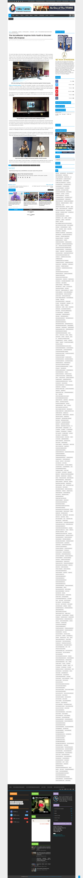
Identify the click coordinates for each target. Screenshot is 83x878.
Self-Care (61, 600)
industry (71, 414)
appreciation (58, 204)
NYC (64, 518)
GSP (56, 394)
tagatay (57, 637)
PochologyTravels (66, 552)
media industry (70, 477)
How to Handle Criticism (61, 409)
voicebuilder (65, 728)
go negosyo (58, 383)
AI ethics (68, 182)
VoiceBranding (59, 728)
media (57, 477)
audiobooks (68, 210)
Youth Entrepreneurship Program (62, 776)
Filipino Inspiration (68, 349)
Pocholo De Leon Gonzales (61, 546)
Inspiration (58, 418)
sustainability (69, 635)
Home (13, 15)
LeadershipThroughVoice (61, 455)
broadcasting (69, 232)
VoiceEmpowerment (59, 730)
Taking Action (63, 637)
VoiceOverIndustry (67, 750)
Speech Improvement (64, 620)
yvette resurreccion (60, 780)
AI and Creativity (59, 178)
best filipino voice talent (61, 225)
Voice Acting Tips (59, 693)
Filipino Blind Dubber (68, 342)
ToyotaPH (68, 663)
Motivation (66, 500)
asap (72, 206)
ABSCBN (57, 173)
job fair (70, 433)
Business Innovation (65, 236)
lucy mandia (58, 472)
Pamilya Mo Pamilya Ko (60, 529)
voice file (58, 702)
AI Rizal (62, 193)
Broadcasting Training (40, 1)
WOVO (70, 767)
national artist (64, 513)
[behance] (70, 789)
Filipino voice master (60, 355)
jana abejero (65, 427)
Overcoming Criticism (60, 524)
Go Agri (70, 381)
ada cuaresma (27, 193)
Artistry (68, 206)
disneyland (68, 301)
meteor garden (59, 485)
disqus (30, 209)
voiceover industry (69, 747)
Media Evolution (63, 477)
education (58, 310)
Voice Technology (59, 715)
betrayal (57, 227)
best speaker (70, 225)
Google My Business (70, 388)
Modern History (65, 494)
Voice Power (68, 711)
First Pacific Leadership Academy (62, 364)
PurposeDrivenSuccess (60, 583)
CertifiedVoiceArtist (60, 249)
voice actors (58, 695)
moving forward (59, 511)
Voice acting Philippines (61, 691)
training (64, 665)
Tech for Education (66, 641)
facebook (45, 209)
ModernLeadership (59, 496)
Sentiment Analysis (59, 607)
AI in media (67, 188)
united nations (68, 669)
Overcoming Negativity (60, 526)
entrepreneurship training (61, 331)
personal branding (66, 539)
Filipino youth (68, 357)
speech (57, 620)
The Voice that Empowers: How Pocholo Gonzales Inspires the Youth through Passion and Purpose (14, 203)
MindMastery (58, 490)
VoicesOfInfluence (65, 754)
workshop (66, 763)
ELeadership (66, 312)
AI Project (58, 193)
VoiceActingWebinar (69, 726)
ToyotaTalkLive (59, 665)
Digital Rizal (58, 295)
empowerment (14, 31)
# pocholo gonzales (26, 165)
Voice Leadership (31, 1)
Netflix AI (58, 516)
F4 (56, 338)
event (67, 334)
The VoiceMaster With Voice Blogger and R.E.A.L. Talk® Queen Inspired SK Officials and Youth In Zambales (30, 203)
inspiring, (29, 40)
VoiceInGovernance (60, 732)
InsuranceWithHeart (66, 422)
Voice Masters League (60, 706)
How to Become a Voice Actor (61, 407)
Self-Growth (58, 602)
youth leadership (59, 778)
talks (71, 637)
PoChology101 (59, 552)
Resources (42, 15)
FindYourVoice (67, 362)
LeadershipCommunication (61, 448)
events (70, 334)
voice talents (65, 713)
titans (70, 661)
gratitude (58, 390)
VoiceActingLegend (59, 721)
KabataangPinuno (65, 438)
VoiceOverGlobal (59, 750)
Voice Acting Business (60, 687)
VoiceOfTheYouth (59, 745)
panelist (71, 529)
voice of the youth (59, 708)
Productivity (66, 561)
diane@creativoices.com (57, 834)
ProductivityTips (59, 563)
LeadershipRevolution (69, 451)
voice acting (65, 680)
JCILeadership (63, 431)
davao (64, 286)
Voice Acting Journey (69, 689)
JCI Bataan (58, 429)
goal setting (64, 383)
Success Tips (58, 635)
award (66, 217)
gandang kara (69, 375)
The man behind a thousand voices (43, 868)
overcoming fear (69, 524)
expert (63, 336)
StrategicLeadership (69, 628)
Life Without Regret (60, 464)
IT (71, 425)
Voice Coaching (65, 1)
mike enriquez (59, 487)
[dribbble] (67, 789)
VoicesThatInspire (67, 756)
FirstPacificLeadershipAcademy (62, 366)
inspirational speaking (66, 418)
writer (57, 769)
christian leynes (59, 253)
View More (51, 189)
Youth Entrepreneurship (50, 1)
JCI (70, 427)
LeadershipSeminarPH (60, 453)
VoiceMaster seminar (60, 737)
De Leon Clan (69, 286)
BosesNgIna (58, 230)
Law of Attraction (59, 446)
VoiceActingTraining (60, 726)
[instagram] (22, 1)
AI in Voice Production (60, 191)
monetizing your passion (61, 498)
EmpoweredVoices (69, 318)
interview (58, 425)
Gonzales (63, 386)
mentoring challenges (60, 483)
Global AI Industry (70, 377)
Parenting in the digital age (61, 533)
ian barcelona (59, 414)
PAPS (66, 531)
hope (65, 405)
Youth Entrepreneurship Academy (33, 787)
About (17, 15)
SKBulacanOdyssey (59, 609)
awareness (58, 219)
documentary (62, 303)
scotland (69, 598)
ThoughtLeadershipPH (60, 661)
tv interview (63, 667)
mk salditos (58, 494)
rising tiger (58, 596)
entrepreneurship (69, 329)
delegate (67, 288)
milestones (65, 487)
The (69, 646)
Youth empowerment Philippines (62, 773)
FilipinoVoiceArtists (60, 360)
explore (67, 336)
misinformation (67, 492)
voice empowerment (67, 700)
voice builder (58, 698)
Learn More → (56, 802)
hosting (69, 405)
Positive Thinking (67, 557)
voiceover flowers (59, 747)
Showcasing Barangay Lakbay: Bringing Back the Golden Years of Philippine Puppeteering (43, 859)
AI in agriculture (67, 184)
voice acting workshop (68, 693)
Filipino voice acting (60, 353)
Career (65, 240)
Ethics (57, 334)
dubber (62, 305)
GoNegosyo (58, 386)
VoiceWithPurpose (59, 760)
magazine (70, 472)
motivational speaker (60, 503)
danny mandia (66, 284)
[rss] (20, 1)
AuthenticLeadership (60, 214)
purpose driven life (60, 574)
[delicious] (73, 789)
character (62, 251)
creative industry (59, 273)
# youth (38, 165)
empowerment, (25, 40)
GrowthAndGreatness (69, 392)
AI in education (66, 186)
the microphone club (60, 650)
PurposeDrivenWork (60, 585)
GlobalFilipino (59, 379)
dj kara (57, 303)
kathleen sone (67, 440)
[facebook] (14, 1)
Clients (27, 15)
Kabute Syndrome (59, 440)
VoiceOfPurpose (70, 743)
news (67, 516)
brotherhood (58, 234)
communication (59, 258)
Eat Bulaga (58, 308)
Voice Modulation (69, 706)
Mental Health (68, 479)
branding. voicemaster (60, 232)
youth (36, 31)
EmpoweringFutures (60, 323)
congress (58, 266)
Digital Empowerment (68, 292)
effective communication (66, 310)
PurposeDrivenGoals (60, 578)
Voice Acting (49, 787)
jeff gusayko (58, 433)
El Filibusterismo (59, 312)
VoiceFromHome (68, 730)
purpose (70, 572)
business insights (59, 238)
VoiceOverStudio (68, 752)
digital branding (59, 292)
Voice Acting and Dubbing (61, 685)
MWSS (72, 511)
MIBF (64, 485)
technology (58, 643)
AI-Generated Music (59, 197)
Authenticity (70, 212)
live (71, 466)
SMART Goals (67, 613)
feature (65, 340)
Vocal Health (58, 678)
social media (58, 615)
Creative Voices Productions (61, 277)
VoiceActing (58, 717)
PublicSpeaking (59, 572)
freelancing (63, 368)
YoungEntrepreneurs (69, 769)
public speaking (67, 568)
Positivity (58, 559)
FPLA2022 (58, 368)
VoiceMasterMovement (60, 741)
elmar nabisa (58, 314)
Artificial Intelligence (60, 206)
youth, (44, 40)
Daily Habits (64, 282)
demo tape (58, 290)
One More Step (69, 518)
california (67, 238)
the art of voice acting (60, 648)
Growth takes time (59, 392)
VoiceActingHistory (60, 719)
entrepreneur (71, 327)
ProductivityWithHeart (68, 563)
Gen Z (57, 377)
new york (63, 516)
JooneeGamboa (65, 435)
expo (71, 336)
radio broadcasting (60, 589)
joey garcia (58, 435)
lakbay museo (65, 444)
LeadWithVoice (58, 459)
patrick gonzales (68, 537)
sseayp (71, 620)
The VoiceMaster (59, 654)
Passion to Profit (69, 535)
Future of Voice (68, 373)
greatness (63, 390)
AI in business (58, 186)
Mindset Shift (69, 490)
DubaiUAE (57, 305)
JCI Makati (63, 429)
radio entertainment (60, 591)
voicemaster (32, 31)
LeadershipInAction (60, 451)
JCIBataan (58, 431)
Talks (22, 15)
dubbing (66, 305)
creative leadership (68, 273)
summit (63, 635)
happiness (66, 399)
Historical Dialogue (64, 401)
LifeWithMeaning (66, 466)
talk (68, 637)
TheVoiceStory (68, 659)
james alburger (59, 427)
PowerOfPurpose (59, 561)
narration (58, 513)
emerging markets (66, 314)
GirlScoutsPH (62, 377)
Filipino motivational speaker (15, 85)
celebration (58, 243)
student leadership (60, 630)
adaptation (65, 175)
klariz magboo (59, 444)
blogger (16, 209)
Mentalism (66, 481)
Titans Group (58, 663)
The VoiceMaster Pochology (61, 656)
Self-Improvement (65, 602)
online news (65, 520)
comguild (58, 256)
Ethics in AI (62, 334)
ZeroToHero (68, 780)
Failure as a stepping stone (63, 338)
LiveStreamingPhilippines (61, 468)
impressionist (66, 414)
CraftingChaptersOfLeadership (62, 271)
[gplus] (62, 789)
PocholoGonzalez (59, 550)
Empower (10, 193)
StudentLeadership (68, 630)
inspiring (19, 31)
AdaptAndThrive (59, 175)
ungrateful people (59, 669)
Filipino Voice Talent (60, 357)
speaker (71, 615)
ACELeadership (63, 173)
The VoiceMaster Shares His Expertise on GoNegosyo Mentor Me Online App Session (43, 848)
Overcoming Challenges (68, 522)
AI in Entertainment (60, 188)
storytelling (63, 622)
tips (66, 661)
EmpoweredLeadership (60, 318)
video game (58, 672)
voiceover (66, 745)
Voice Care (72, 1)
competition (58, 264)
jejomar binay (65, 433)
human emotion (59, 412)
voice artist (64, 695)
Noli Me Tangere (59, 518)
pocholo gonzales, (35, 40)
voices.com (58, 754)
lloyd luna (66, 470)
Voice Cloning (58, 700)
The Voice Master (66, 652)
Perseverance (58, 539)
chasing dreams (69, 251)
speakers (58, 617)
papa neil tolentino (60, 531)
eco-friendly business (65, 308)
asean (57, 208)
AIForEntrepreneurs (60, 199)
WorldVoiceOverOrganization (62, 767)
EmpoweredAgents (64, 316)
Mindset (64, 490)
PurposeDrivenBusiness (60, 576)
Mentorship (68, 483)
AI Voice (67, 193)
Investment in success (65, 425)
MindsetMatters (59, 492)
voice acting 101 (59, 682)
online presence (59, 522)
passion (70, 533)
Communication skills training (62, 260)
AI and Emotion (59, 180)
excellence (58, 336)
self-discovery (67, 600)
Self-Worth (70, 604)
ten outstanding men (60, 646)
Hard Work (71, 399)
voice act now (58, 680)
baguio (63, 219)
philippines (67, 542)
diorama (57, 299)
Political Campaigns (60, 555)
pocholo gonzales (26, 31)
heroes (57, 401)
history (67, 403)
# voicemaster (33, 165)
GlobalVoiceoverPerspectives (62, 381)
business (58, 236)
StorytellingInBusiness (60, 626)
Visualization (66, 674)
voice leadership (59, 704)
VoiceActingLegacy (68, 719)
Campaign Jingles (59, 240)
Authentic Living (64, 212)
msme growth (66, 511)
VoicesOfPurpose (59, 756)
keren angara (64, 442)
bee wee (61, 221)
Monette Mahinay (59, 500)
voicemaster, (40, 40)
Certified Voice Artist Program (65, 245)
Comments (71, 152)
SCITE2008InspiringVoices (61, 598)
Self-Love (58, 604)
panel (67, 529)
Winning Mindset (59, 763)
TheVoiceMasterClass (60, 659)
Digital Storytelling (66, 295)
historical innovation (60, 403)
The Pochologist (69, 650)
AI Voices (67, 195)
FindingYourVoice (59, 362)
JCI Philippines (69, 429)
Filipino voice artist (70, 353)
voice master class (68, 704)
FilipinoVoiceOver (68, 360)
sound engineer (65, 615)
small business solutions (61, 611)
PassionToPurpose (59, 537)
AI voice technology (60, 195)
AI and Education (67, 178)
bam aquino (68, 219)
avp (62, 217)
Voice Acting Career (60, 689)
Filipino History (59, 349)
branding (64, 230)
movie (71, 509)
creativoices (71, 279)
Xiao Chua (62, 769)
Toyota (63, 663)
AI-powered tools (68, 197)
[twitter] (16, 1)
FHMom (57, 342)
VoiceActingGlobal (65, 717)
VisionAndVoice (65, 672)
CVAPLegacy (58, 282)
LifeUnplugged (59, 466)
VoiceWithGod (58, 758)
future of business (60, 373)
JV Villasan (58, 438)
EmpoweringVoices (69, 323)
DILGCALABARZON (70, 297)
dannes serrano (59, 284)
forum (71, 366)
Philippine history (59, 542)
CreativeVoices (59, 279)
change (57, 251)
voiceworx (66, 760)
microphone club (69, 485)
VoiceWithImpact (66, 758)
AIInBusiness (68, 199)
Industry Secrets (59, 416)
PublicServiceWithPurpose (61, 570)
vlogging (68, 676)
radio (65, 587)
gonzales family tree (60, 388)
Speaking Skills (64, 617)
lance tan (72, 444)
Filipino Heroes (70, 347)
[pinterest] (18, 1)
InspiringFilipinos (64, 420)
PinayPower (58, 544)
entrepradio (42, 193)
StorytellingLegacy (60, 628)
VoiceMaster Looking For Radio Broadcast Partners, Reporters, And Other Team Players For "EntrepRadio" (45, 203)
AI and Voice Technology (61, 182)
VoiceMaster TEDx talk (60, 739)
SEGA (57, 600)
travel (69, 665)
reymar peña (68, 594)
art (63, 204)
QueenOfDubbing (59, 587)
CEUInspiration (68, 249)
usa (73, 669)
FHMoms (61, 342)
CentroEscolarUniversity (67, 243)
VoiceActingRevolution (60, 724)
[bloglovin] (65, 789)
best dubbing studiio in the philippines (64, 223)
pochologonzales (68, 548)
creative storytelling (60, 275)
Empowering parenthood (61, 321)
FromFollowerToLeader (60, 370)
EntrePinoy (58, 327)
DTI (72, 303)
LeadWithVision (70, 457)
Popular (65, 152)
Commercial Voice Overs (66, 256)
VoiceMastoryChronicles (61, 743)
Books (36, 15)
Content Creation (64, 266)
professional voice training (61, 565)
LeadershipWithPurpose (60, 457)
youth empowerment (64, 771)
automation (58, 217)
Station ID (58, 622)
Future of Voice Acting (60, 375)
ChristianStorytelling (68, 253)
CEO (56, 245)
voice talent (58, 713)
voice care (65, 698)
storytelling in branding (61, 624)
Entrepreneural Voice (60, 329)
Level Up (61, 461)
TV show (69, 667)
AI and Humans (66, 180)
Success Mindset (59, 633)
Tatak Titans (68, 639)
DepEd (71, 290)
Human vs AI (65, 412)
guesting (60, 394)
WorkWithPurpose (59, 765)
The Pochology (59, 652)
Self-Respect (63, 604)
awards (69, 217)
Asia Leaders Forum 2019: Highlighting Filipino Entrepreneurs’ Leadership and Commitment (43, 853)
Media (31, 15)
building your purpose (67, 234)
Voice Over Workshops (60, 711)
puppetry (65, 572)
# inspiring (20, 165)
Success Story (67, 633)
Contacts (52, 15)
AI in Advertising (59, 184)
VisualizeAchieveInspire (60, 676)
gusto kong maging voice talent (62, 396)
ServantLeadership (68, 607)
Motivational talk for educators (62, 509)
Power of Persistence (65, 559)
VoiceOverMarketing (60, 752)
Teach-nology (58, 641)
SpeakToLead (71, 617)
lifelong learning (68, 464)
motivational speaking (60, 507)
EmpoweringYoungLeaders (61, 325)
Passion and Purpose (60, 535)
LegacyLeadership (66, 459)
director (62, 299)
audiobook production (60, 210)
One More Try (58, 520)
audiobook (71, 208)
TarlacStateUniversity (60, 639)
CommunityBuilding (69, 262)
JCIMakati (69, 431)
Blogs (47, 15)
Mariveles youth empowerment (67, 474)
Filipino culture (59, 344)
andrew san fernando (68, 201)
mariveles (58, 474)
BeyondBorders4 (64, 227)
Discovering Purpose (60, 301)
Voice (72, 678)
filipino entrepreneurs (60, 347)
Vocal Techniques (65, 678)
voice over (67, 708)
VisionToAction (59, 674)
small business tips (60, 613)
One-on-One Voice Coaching (59, 787)
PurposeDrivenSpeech (60, 581)
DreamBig (68, 303)
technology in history (66, 643)
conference (64, 264)
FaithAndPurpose (59, 340)
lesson (57, 461)
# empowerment (14, 165)
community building (60, 262)
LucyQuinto (64, 472)
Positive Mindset (59, 557)
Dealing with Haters (60, 288)
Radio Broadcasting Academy (18, 787)
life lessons (67, 461)
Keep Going (58, 442)
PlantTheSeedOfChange (66, 544)
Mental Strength (59, 481)
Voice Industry (64, 702)
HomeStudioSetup (59, 405)
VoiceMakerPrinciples (60, 734)
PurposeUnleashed (69, 585)
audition (57, 212)
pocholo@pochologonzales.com (59, 835)
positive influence (69, 555)
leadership (66, 446)
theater (69, 656)
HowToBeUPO (69, 409)
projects (70, 565)
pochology (66, 550)
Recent (58, 152)
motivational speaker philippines (62, 505)
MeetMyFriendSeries (60, 479)
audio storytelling (63, 208)
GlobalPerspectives (67, 379)
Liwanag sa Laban (59, 470)
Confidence (70, 264)
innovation (66, 416)
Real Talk (67, 591)
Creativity (65, 279)
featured (70, 340)
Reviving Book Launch (60, 594)
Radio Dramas (67, 589)
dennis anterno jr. (65, 290)
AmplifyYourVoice (59, 201)
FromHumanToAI (70, 370)
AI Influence (68, 191)
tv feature (58, 667)
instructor (58, 422)
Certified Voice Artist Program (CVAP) (63, 247)
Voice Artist (59, 1)
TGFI (66, 646)
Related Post (12, 189)
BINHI (70, 227)
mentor (70, 481)
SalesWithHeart (65, 596)
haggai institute (59, 399)
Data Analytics (59, 286)
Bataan (57, 221)
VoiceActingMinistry (69, 721)
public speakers (59, 568)
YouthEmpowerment (68, 778)
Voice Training (67, 715)
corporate (58, 269)
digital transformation (60, 297)
